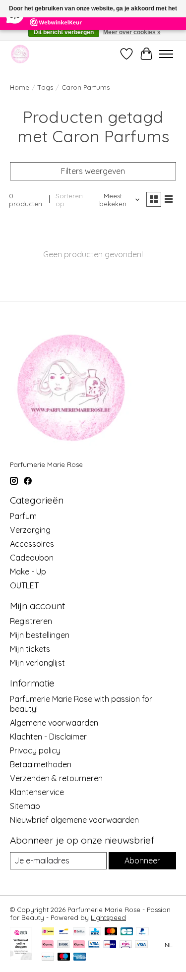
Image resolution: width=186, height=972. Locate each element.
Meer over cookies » (132, 32)
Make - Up (28, 571)
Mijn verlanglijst (37, 663)
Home (19, 87)
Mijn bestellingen (39, 635)
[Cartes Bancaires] (127, 932)
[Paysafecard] (48, 957)
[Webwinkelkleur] (21, 957)
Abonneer (142, 860)
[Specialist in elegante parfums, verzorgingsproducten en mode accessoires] (20, 54)
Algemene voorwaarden (54, 723)
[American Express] (79, 957)
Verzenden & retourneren (56, 778)
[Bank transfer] (63, 945)
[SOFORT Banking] (79, 945)
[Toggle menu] (166, 54)
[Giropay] (110, 945)
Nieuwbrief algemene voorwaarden (74, 820)
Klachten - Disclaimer (48, 737)
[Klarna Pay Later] (48, 945)
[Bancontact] (64, 932)
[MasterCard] (111, 932)
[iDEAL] (48, 932)
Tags (45, 87)
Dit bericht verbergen (64, 32)
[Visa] (141, 945)
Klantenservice (37, 792)
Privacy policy (35, 750)
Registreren (31, 621)
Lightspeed (108, 917)
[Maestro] (64, 957)
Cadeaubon (32, 558)
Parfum (23, 516)
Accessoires (32, 544)
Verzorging (30, 530)
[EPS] (126, 945)
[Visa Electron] (94, 945)
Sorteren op (69, 200)
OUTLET (24, 585)
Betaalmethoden (40, 764)
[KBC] (95, 932)
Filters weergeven (93, 171)
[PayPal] (142, 932)
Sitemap (25, 806)
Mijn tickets (30, 649)
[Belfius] (79, 932)
